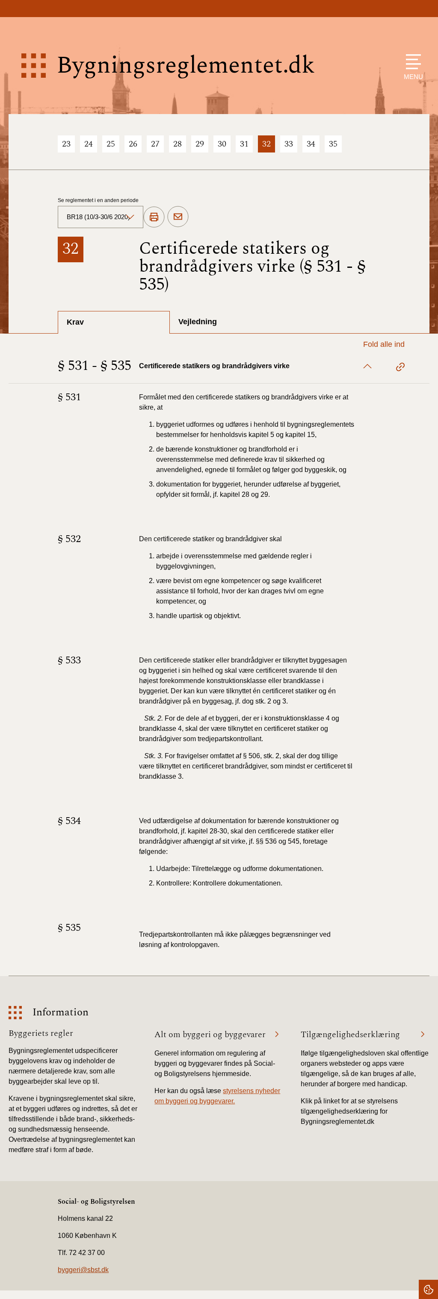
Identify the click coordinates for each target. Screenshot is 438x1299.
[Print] (154, 217)
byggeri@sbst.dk (83, 1269)
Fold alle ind (384, 344)
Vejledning (197, 321)
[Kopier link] (400, 368)
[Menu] (411, 61)
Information (61, 1012)
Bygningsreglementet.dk (185, 65)
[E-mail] (178, 217)
